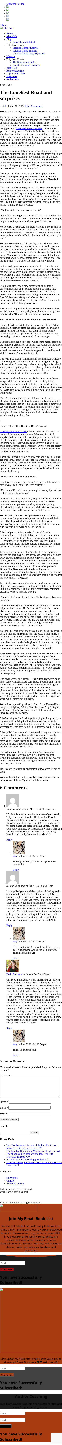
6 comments (37, 106)
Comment (6, 1075)
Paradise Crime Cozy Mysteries (28, 53)
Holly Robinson (14, 974)
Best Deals (11, 67)
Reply (9, 839)
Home (9, 33)
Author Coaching (15, 70)
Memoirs (10, 56)
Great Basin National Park (29, 128)
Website (4, 1113)
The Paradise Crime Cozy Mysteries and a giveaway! (33, 1151)
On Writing (12, 1177)
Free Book (11, 76)
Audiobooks (12, 79)
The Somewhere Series (24, 62)
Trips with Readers (15, 73)
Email (4, 1107)
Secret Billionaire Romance (26, 65)
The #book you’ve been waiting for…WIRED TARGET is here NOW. (29, 1155)
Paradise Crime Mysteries (25, 47)
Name (4, 1101)
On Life (10, 1180)
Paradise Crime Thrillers (25, 50)
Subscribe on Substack (24, 42)
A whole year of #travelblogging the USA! (27, 1159)
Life (27, 106)
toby (5, 106)
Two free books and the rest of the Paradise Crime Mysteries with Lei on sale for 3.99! (31, 1146)
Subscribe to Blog (15, 4)
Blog (8, 39)
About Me (11, 36)
